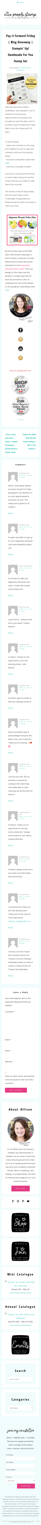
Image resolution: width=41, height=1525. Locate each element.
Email (8, 1050)
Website (8, 1061)
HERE (7, 163)
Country (9, 1477)
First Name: (10, 1455)
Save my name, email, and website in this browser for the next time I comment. (20, 1079)
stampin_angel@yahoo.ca (19, 921)
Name (8, 1039)
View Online (15, 1293)
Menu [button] (22, 2)
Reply (10, 513)
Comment (10, 1012)
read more (20, 1188)
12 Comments (20, 70)
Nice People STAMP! (20, 15)
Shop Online (26, 1293)
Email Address (10, 1470)
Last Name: (9, 1462)
